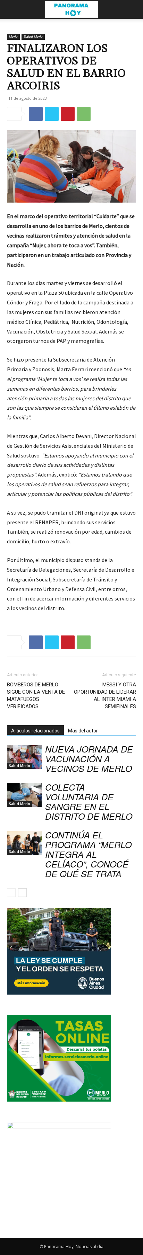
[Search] (133, 9)
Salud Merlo (33, 36)
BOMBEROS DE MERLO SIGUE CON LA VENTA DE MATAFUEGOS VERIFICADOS (36, 696)
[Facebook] (36, 114)
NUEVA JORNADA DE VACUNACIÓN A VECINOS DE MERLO (89, 758)
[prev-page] (11, 892)
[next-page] (22, 892)
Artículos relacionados (35, 730)
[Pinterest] (68, 114)
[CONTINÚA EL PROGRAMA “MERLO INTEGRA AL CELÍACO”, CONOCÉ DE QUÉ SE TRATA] (24, 843)
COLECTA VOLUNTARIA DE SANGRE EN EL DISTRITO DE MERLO (88, 801)
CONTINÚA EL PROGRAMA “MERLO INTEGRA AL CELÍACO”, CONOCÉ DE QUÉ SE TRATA (88, 854)
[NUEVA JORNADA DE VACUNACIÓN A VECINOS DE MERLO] (24, 757)
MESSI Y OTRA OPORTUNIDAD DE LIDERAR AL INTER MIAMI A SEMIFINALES (105, 696)
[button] (12, 9)
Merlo (13, 36)
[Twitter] (52, 114)
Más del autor (83, 730)
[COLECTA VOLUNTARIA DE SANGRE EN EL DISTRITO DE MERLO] (24, 795)
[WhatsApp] (84, 114)
